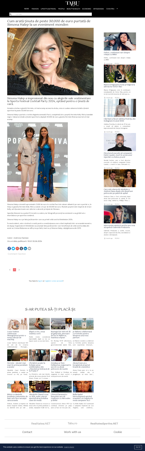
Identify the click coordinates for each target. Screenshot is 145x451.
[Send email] (29, 249)
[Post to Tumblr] (21, 249)
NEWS (26, 9)
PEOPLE (61, 9)
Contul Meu (112, 8)
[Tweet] (13, 249)
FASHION (35, 9)
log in (40, 281)
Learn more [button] (69, 447)
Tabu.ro (72, 423)
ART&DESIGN (98, 9)
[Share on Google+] (17, 249)
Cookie (118, 432)
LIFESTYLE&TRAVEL (48, 9)
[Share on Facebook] (9, 249)
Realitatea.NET (40, 423)
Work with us (72, 432)
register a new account (54, 281)
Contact (27, 432)
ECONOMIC (86, 9)
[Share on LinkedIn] (25, 249)
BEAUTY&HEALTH (73, 9)
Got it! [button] (138, 447)
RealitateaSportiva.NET (104, 423)
